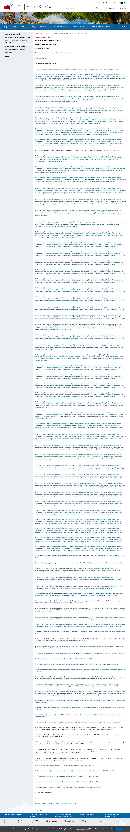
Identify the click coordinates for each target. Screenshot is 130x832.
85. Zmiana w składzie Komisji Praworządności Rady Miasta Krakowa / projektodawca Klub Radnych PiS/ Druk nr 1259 (66, 776)
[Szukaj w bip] (97, 9)
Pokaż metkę (39, 810)
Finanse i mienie (79, 27)
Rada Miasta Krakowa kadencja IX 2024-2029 (16, 41)
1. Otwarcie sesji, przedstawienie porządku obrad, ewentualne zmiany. (53, 52)
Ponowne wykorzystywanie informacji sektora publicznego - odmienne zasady (55, 803)
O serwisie (20, 820)
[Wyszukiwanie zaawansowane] (100, 8)
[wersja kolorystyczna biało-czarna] (120, 3)
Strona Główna (40, 33)
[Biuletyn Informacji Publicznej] (53, 822)
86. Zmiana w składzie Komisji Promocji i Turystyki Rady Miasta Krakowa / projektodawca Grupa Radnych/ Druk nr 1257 (67, 781)
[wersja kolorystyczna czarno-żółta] (122, 3)
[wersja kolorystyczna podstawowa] (117, 3)
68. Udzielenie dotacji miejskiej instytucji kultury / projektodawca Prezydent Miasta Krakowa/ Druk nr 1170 (63, 658)
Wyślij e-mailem (88, 821)
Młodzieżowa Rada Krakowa (15, 49)
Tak (117, 829)
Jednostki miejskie (61, 27)
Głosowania (84, 33)
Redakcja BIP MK (36, 820)
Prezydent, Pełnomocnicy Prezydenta (18, 37)
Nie (121, 829)
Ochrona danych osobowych (13, 814)
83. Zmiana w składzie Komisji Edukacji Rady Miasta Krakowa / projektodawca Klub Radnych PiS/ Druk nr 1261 (64, 765)
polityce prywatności (83, 829)
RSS (5, 822)
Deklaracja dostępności (87, 814)
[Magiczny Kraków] (71, 822)
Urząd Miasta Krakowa (39, 27)
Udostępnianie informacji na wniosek (38, 815)
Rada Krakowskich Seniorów (15, 46)
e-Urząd (122, 27)
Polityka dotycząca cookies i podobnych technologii (113, 815)
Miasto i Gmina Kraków (13, 34)
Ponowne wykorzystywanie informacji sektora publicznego (64, 815)
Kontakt (34, 822)
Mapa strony (7, 820)
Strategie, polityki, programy (102, 27)
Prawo (7, 56)
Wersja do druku (106, 821)
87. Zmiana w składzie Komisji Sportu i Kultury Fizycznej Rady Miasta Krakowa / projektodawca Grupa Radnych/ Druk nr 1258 (68, 787)
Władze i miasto (19, 27)
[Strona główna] (6, 27)
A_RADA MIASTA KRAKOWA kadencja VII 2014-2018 (67, 33)
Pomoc (19, 822)
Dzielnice (8, 53)
